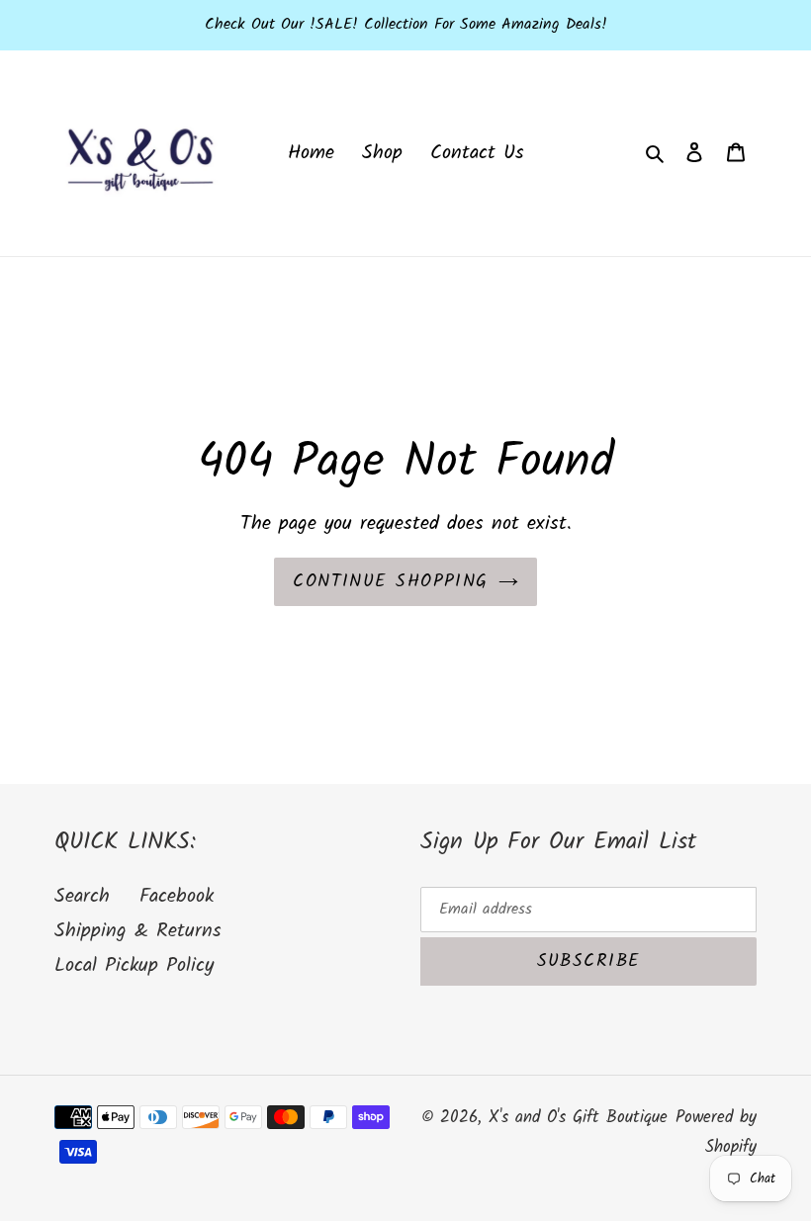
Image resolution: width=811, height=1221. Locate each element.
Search (82, 897)
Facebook (176, 897)
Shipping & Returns (138, 931)
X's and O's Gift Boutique (578, 1117)
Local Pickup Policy (134, 966)
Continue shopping (390, 581)
